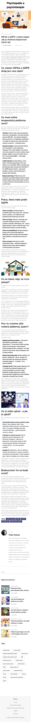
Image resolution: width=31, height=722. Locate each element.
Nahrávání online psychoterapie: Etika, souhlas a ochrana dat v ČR (20, 590)
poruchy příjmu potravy (8, 663)
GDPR (23, 518)
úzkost (4, 680)
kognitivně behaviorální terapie (10, 657)
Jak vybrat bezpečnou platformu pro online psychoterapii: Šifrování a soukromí (18, 601)
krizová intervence (7, 660)
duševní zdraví (17, 650)
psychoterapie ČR (14, 667)
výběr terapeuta (21, 663)
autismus (24, 674)
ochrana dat (5, 521)
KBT (22, 657)
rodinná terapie (19, 660)
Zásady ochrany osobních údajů (15, 708)
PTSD (4, 667)
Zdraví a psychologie (16, 619)
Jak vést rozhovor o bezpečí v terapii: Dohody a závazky (20, 611)
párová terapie (6, 670)
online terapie (10, 518)
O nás (15, 702)
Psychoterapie (6, 34)
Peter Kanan (7, 45)
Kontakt (15, 713)
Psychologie (14, 629)
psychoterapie (6, 650)
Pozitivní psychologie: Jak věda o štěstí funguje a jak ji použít (20, 633)
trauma (4, 674)
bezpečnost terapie (16, 521)
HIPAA (18, 518)
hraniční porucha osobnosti (16, 677)
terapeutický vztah (18, 670)
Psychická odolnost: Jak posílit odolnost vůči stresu (20, 622)
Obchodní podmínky (15, 705)
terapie (4, 677)
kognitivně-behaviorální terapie (10, 653)
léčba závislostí (13, 674)
